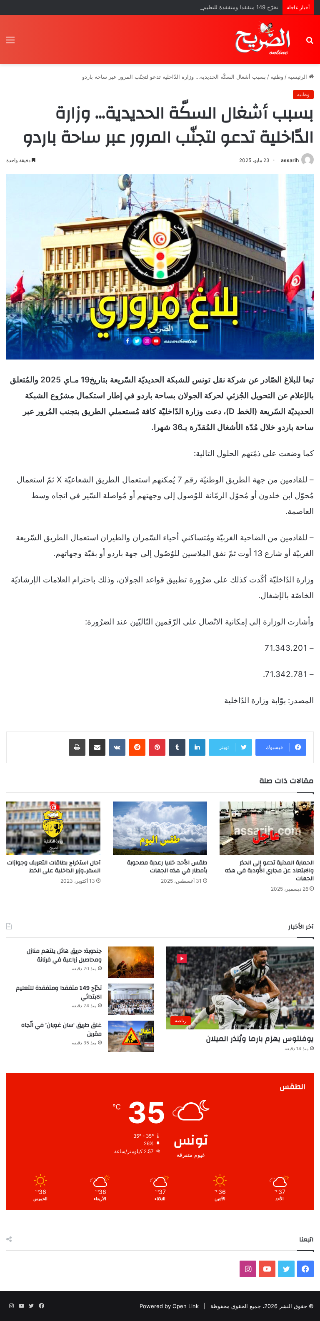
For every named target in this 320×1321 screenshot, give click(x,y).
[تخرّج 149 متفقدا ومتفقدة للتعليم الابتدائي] (131, 999)
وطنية (276, 76)
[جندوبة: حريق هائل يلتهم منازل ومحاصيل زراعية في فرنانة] (131, 962)
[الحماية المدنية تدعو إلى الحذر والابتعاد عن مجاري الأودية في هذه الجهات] (267, 828)
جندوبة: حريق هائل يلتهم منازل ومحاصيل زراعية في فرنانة (64, 956)
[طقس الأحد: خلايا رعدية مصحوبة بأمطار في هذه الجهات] (160, 828)
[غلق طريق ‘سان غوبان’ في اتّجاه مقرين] (131, 1036)
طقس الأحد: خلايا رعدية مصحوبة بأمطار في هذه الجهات (167, 866)
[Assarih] (264, 39)
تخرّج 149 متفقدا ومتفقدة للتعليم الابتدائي (230, 7)
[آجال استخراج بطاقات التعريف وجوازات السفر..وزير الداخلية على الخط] (53, 828)
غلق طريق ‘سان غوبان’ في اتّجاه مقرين (61, 1030)
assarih (290, 160)
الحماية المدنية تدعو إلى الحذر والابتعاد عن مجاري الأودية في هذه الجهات (269, 870)
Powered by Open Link (169, 1306)
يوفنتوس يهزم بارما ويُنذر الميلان (260, 1039)
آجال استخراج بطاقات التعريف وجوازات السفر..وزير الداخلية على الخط (53, 866)
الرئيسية (298, 76)
